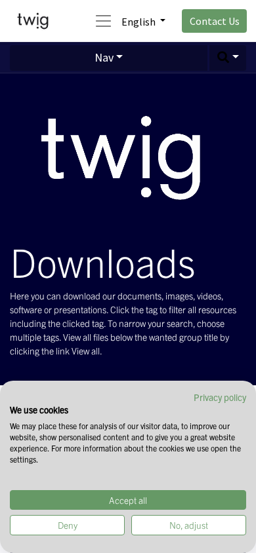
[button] (227, 58)
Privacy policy (220, 397)
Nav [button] (104, 57)
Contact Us (215, 21)
